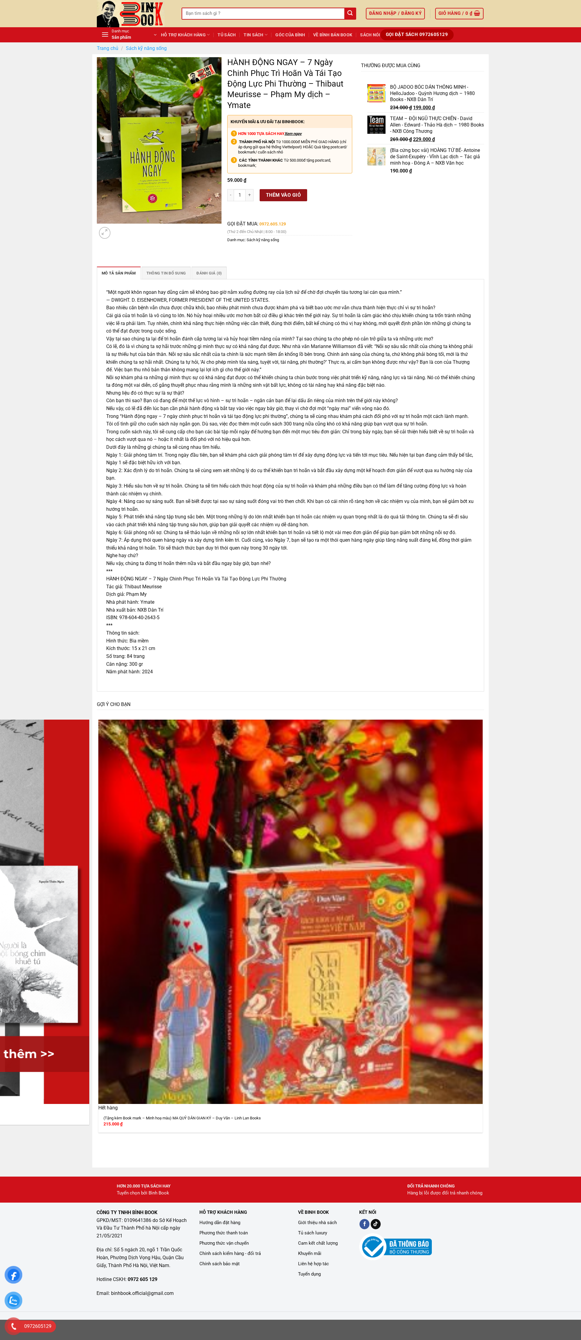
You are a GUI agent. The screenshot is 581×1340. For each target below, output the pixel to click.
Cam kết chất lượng (318, 1243)
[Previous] (100, 1148)
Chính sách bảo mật (219, 1263)
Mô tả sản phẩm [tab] (119, 273)
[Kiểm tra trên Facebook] (364, 1224)
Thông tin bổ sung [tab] (166, 273)
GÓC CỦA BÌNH (290, 35)
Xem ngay (293, 133)
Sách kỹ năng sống (146, 48)
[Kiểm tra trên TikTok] (376, 1224)
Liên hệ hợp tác (313, 1263)
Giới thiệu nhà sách (317, 1222)
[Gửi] (350, 13)
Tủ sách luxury (312, 1233)
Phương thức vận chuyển (224, 1243)
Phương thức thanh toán (223, 1233)
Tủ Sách (227, 35)
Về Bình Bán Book (333, 35)
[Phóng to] (105, 233)
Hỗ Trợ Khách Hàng (183, 35)
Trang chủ (107, 48)
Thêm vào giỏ (283, 195)
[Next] (119, 229)
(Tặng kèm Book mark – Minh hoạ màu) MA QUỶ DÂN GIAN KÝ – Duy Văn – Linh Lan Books (182, 1118)
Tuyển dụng (309, 1274)
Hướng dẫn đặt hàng (219, 1222)
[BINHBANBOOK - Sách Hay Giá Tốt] (134, 13)
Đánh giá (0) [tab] (209, 273)
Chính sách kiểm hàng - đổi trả (230, 1253)
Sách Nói (370, 35)
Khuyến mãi (309, 1253)
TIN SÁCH (253, 35)
